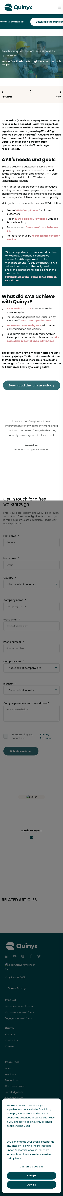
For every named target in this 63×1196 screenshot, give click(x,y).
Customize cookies (31, 1166)
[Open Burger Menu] (59, 7)
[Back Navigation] (31, 91)
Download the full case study (31, 385)
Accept (31, 1175)
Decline (31, 1184)
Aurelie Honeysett (13, 51)
